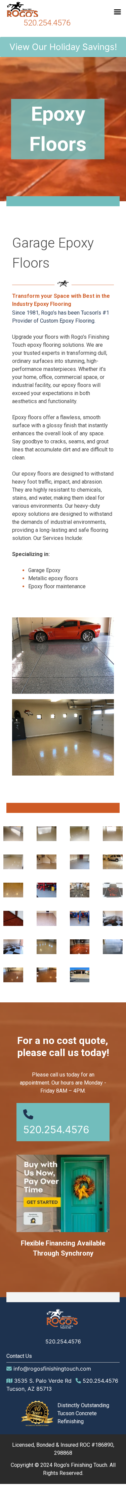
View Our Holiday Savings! (63, 47)
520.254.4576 (47, 22)
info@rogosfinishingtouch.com (52, 1368)
